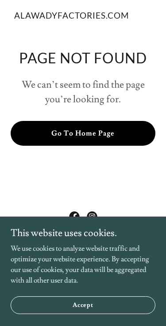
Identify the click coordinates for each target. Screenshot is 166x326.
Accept (83, 305)
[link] (71, 16)
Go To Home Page (83, 133)
